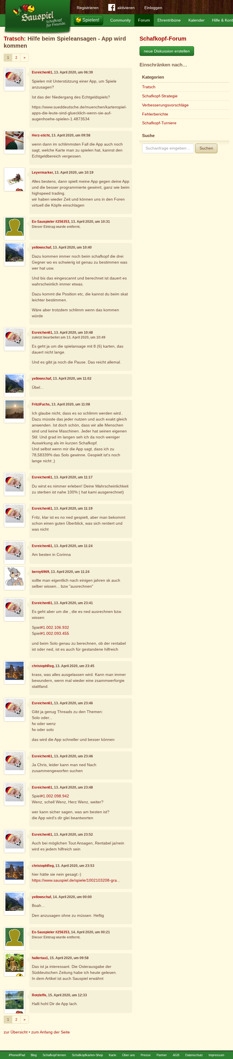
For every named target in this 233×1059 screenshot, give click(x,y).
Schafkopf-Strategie (160, 96)
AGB (176, 1055)
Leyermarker (42, 173)
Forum (144, 20)
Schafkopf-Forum (163, 38)
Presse (146, 1055)
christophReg (43, 666)
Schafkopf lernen (54, 1055)
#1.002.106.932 (55, 627)
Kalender (196, 20)
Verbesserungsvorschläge (165, 105)
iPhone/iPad (17, 1055)
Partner (162, 1055)
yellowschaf (41, 247)
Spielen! (90, 20)
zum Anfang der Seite (50, 1032)
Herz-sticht (41, 135)
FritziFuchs (41, 404)
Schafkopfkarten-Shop (87, 1055)
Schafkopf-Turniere (159, 123)
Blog (34, 1055)
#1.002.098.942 (55, 796)
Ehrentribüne (169, 20)
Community (120, 20)
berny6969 (40, 572)
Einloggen (153, 7)
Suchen (206, 148)
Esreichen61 (42, 72)
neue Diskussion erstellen (167, 51)
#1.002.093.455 (55, 633)
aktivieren (126, 7)
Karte (112, 1055)
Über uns (128, 1055)
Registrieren (88, 7)
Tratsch (14, 38)
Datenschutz (194, 1055)
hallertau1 (40, 958)
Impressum (216, 1055)
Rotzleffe (39, 995)
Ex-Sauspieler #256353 (50, 222)
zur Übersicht (16, 1032)
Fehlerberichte (155, 114)
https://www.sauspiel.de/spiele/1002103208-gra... (76, 880)
